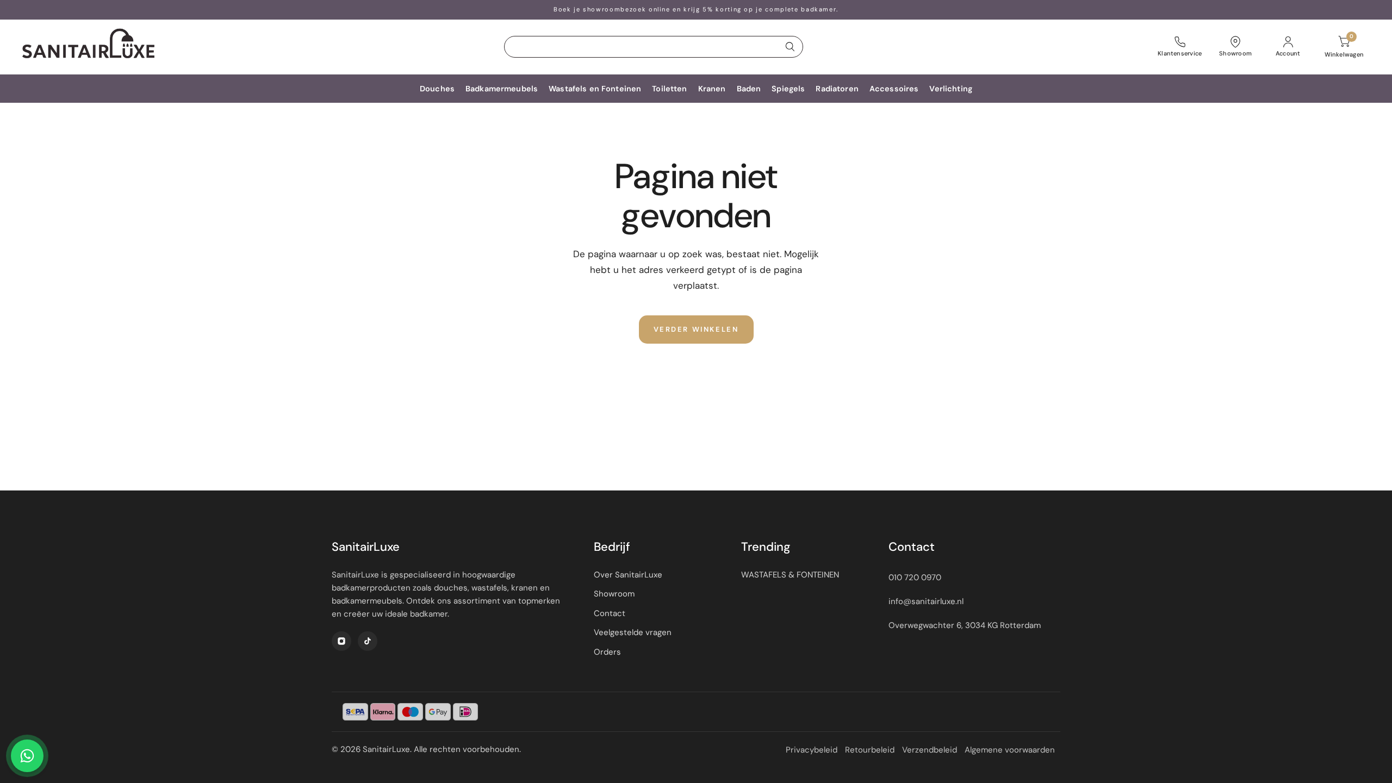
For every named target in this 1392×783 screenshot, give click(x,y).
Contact (609, 613)
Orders (607, 652)
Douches (437, 89)
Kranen (712, 89)
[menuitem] (437, 88)
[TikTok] (367, 641)
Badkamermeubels (501, 89)
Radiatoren (837, 89)
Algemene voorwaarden (1010, 749)
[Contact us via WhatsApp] (27, 755)
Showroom (614, 593)
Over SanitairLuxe (628, 574)
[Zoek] (790, 47)
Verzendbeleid (929, 749)
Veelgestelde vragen (633, 632)
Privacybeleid (811, 749)
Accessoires (894, 89)
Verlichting (950, 89)
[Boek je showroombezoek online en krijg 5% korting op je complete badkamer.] (696, 9)
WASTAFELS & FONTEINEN (790, 574)
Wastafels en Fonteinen (595, 89)
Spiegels (788, 89)
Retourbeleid (869, 749)
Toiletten (669, 89)
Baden (749, 89)
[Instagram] (341, 641)
